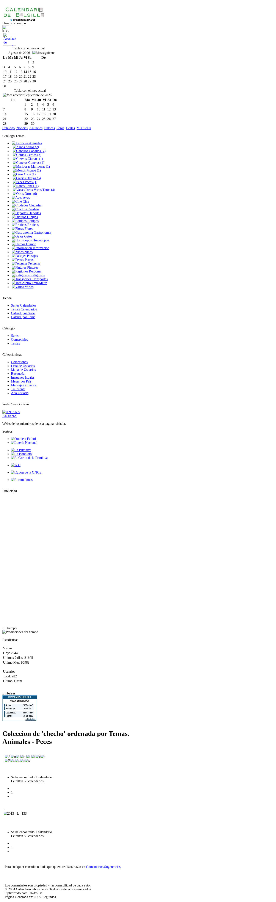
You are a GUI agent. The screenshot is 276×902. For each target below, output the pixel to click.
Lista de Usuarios (23, 366)
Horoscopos (40, 240)
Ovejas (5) (33, 178)
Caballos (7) (36, 151)
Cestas (70, 128)
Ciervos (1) (35, 159)
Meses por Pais (21, 381)
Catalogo (8, 128)
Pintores (32, 267)
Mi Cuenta (84, 128)
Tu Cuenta (18, 389)
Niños (28, 252)
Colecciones (19, 362)
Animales (35, 143)
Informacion (40, 248)
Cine (25, 201)
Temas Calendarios (24, 309)
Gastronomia (42, 232)
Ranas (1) (32, 186)
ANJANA (9, 416)
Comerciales (19, 339)
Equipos (33, 221)
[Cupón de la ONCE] (26, 472)
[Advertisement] (15, 557)
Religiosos (37, 275)
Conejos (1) (35, 162)
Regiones (35, 271)
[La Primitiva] (21, 450)
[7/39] (15, 465)
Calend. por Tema (23, 317)
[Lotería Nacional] (24, 442)
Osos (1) (29, 174)
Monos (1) (33, 170)
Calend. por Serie (23, 313)
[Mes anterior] (13, 95)
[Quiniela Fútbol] (23, 439)
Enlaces (49, 128)
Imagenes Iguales (22, 377)
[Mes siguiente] (43, 53)
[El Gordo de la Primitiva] (29, 458)
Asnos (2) (32, 147)
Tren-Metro (39, 283)
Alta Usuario (19, 393)
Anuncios (35, 128)
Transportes (39, 279)
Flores (28, 228)
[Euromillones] (22, 480)
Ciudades (35, 205)
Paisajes (32, 256)
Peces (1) (30, 182)
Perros (28, 259)
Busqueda (18, 373)
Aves (26, 197)
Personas (33, 263)
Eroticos (33, 225)
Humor (30, 244)
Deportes (34, 213)
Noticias (22, 128)
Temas (15, 343)
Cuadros (33, 209)
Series (15, 335)
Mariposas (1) (40, 166)
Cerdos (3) (33, 155)
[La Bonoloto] (21, 454)
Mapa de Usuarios (23, 370)
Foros (60, 128)
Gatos (27, 236)
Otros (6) (30, 193)
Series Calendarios (23, 305)
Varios (28, 287)
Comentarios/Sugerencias (103, 867)
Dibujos (32, 217)
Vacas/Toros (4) (44, 190)
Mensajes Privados (23, 385)
